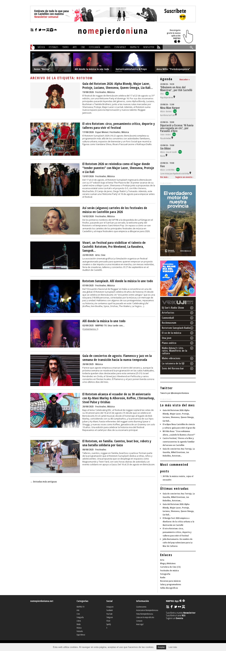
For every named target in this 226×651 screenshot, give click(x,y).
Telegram (109, 617)
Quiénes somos (141, 606)
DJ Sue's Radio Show (173, 307)
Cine (83, 47)
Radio (162, 577)
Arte (75, 47)
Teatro (65, 47)
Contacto (139, 620)
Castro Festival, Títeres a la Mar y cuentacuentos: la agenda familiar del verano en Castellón (179, 442)
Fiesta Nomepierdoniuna (144, 613)
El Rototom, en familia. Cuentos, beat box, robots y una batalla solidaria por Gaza (116, 443)
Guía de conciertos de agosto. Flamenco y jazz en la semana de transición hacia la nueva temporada (117, 357)
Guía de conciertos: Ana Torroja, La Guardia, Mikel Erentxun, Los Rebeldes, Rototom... (179, 452)
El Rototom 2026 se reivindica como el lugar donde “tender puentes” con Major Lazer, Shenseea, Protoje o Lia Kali (118, 168)
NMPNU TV (134, 47)
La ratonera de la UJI (173, 363)
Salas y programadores (170, 584)
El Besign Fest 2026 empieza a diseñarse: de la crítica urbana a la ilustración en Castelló (178, 521)
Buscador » (185, 79)
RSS (183, 615)
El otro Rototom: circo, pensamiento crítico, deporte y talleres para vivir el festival (118, 125)
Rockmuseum (169, 323)
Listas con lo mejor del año (145, 617)
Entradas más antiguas (43, 481)
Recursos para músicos (170, 580)
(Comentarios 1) (90, 328)
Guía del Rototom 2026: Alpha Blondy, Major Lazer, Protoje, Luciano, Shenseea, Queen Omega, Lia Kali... (117, 85)
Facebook (109, 610)
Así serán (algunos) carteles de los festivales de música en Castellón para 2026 (114, 210)
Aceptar (161, 647)
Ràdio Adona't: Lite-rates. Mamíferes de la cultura (174, 350)
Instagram (109, 606)
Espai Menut (120, 47)
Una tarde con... (116, 325)
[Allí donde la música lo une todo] (55, 346)
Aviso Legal (139, 624)
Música (41, 47)
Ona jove (166, 338)
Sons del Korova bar (173, 368)
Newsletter (148, 47)
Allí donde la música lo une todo (103, 321)
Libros (107, 47)
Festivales (53, 47)
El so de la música (171, 333)
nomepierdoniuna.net (41, 601)
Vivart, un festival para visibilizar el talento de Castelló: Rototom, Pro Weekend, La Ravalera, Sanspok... (114, 246)
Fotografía (94, 47)
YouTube (109, 613)
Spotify (108, 624)
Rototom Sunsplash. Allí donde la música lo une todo (117, 281)
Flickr (108, 620)
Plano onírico (169, 343)
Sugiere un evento (183, 176)
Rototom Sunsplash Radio (176, 328)
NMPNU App (172, 601)
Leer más (173, 647)
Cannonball (168, 318)
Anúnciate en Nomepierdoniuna (147, 610)
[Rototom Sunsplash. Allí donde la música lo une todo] (55, 312)
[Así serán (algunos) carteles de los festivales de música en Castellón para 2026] (55, 233)
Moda (79, 624)
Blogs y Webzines (168, 563)
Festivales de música (169, 570)
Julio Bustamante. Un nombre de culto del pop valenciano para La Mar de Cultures (177, 542)
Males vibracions (171, 358)
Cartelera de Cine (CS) (170, 566)
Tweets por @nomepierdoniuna (174, 392)
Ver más (163, 176)
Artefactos (168, 312)
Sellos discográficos (169, 587)
